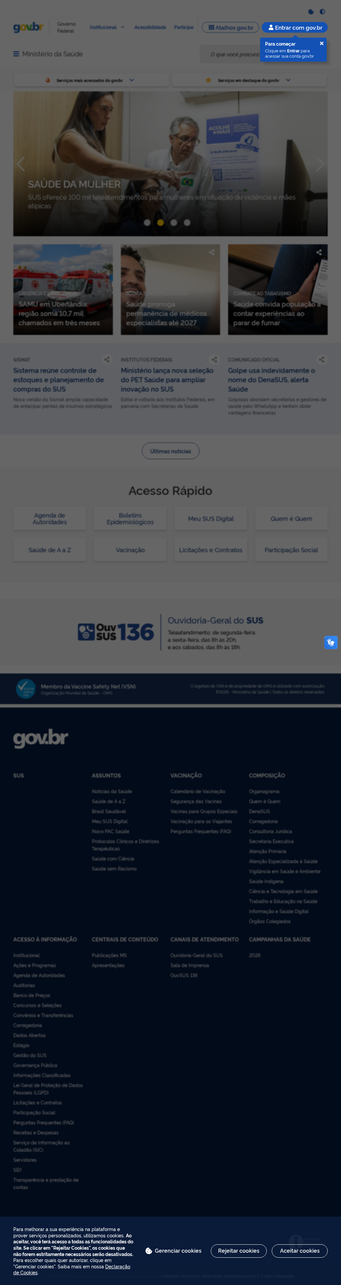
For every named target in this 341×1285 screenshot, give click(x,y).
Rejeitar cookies (238, 1250)
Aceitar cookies (300, 1250)
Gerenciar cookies (178, 1250)
